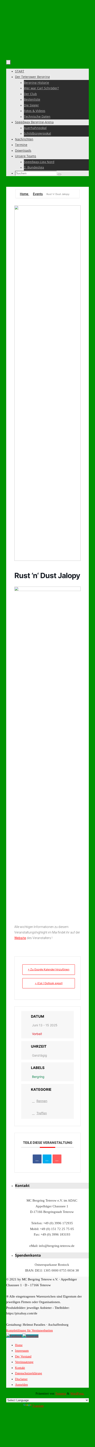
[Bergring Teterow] (30, 1336)
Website (20, 938)
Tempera (60, 1393)
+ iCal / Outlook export (49, 983)
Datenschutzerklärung (28, 1373)
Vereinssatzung (24, 1362)
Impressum (22, 1350)
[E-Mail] (57, 1158)
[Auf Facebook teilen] (37, 1158)
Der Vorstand (23, 1356)
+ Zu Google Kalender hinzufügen (48, 969)
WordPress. (77, 1393)
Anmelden (21, 1384)
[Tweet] (47, 1158)
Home (24, 194)
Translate (38, 1405)
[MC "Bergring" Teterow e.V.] (14, 1336)
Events (38, 194)
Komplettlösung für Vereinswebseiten (29, 1330)
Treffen (41, 1113)
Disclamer (21, 1379)
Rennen (41, 1101)
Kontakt (20, 1367)
